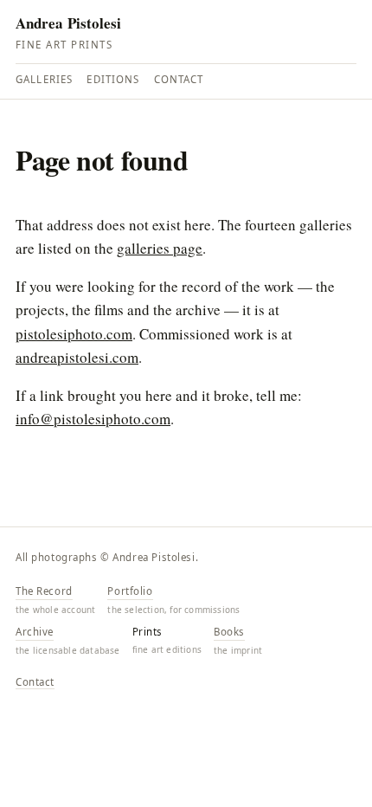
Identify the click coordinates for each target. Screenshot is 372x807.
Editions (113, 79)
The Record (44, 590)
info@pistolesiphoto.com (93, 419)
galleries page (159, 248)
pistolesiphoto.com (74, 334)
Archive (35, 631)
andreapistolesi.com (77, 357)
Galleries (44, 79)
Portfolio (129, 590)
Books (229, 631)
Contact (179, 79)
